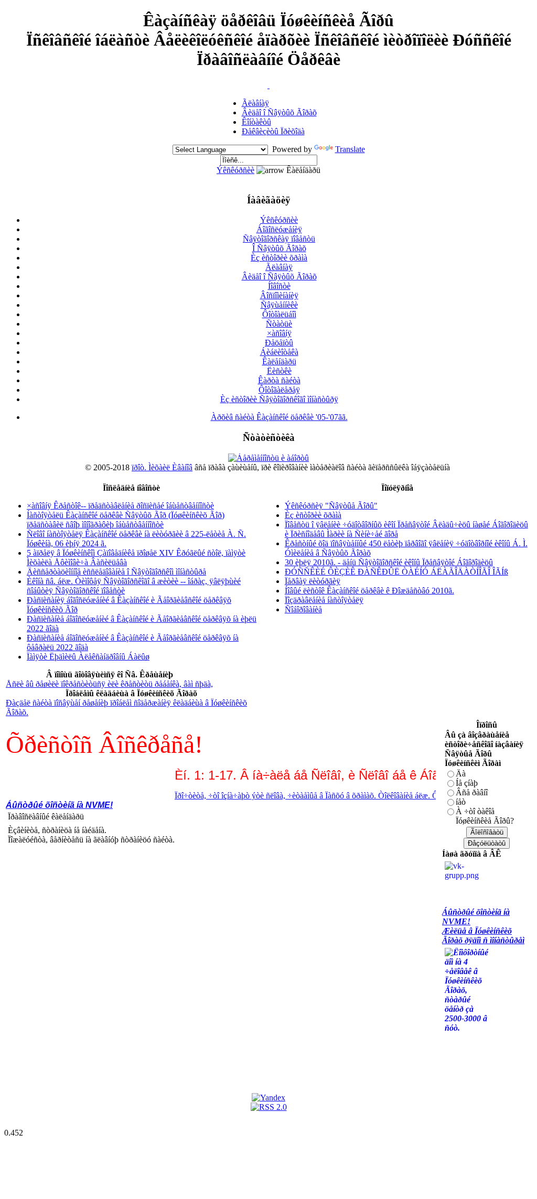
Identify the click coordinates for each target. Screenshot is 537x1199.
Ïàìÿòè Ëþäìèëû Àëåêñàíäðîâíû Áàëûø (88, 656)
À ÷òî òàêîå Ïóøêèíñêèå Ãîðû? (485, 816)
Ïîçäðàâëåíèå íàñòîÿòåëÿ (324, 600)
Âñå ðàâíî (472, 792)
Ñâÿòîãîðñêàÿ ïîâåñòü (279, 238)
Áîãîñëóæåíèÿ (279, 229)
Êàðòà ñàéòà (279, 380)
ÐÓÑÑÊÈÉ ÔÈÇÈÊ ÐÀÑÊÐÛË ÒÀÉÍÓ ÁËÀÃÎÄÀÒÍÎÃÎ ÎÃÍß (396, 571)
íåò (461, 801)
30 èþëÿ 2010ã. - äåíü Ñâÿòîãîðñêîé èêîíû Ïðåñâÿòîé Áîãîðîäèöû (389, 562)
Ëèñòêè (279, 370)
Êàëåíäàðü (279, 361)
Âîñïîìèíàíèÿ (279, 295)
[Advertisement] (197, 879)
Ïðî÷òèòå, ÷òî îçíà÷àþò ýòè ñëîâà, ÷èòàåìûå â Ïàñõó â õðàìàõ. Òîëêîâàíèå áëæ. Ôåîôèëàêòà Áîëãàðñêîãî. (332, 795)
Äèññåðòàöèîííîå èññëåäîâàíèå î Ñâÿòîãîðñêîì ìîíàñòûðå (116, 571)
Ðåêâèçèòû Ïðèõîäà (273, 131)
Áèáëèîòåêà (279, 352)
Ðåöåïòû (279, 342)
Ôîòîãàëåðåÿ (279, 389)
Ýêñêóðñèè (235, 170)
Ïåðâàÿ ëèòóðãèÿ (312, 581)
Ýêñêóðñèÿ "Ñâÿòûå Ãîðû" (331, 505)
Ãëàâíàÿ (255, 103)
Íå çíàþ (467, 783)
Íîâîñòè (279, 286)
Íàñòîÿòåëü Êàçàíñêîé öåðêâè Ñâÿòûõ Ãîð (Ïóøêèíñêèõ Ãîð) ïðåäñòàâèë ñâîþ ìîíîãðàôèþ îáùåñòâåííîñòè (125, 520)
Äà (461, 773)
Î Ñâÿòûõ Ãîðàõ (279, 248)
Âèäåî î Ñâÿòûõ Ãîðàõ (279, 112)
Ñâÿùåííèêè (279, 304)
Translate (350, 149)
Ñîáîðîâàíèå (303, 609)
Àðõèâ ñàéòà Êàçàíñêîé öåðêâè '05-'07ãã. (279, 417)
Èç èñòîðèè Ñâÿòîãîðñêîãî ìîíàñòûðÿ (279, 399)
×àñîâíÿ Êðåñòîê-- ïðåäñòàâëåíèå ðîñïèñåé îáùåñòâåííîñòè (120, 505)
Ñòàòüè (279, 323)
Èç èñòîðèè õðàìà (279, 257)
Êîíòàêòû (256, 121)
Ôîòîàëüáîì (279, 314)
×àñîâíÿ (279, 333)
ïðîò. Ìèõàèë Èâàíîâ (162, 467)
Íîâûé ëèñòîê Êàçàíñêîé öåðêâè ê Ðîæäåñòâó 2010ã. (369, 590)
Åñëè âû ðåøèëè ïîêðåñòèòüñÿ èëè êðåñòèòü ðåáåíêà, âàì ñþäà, (109, 683)
